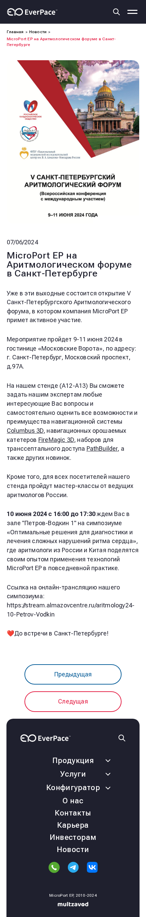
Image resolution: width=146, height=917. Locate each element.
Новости (73, 849)
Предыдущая (73, 674)
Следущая (73, 701)
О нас (72, 801)
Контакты (73, 813)
